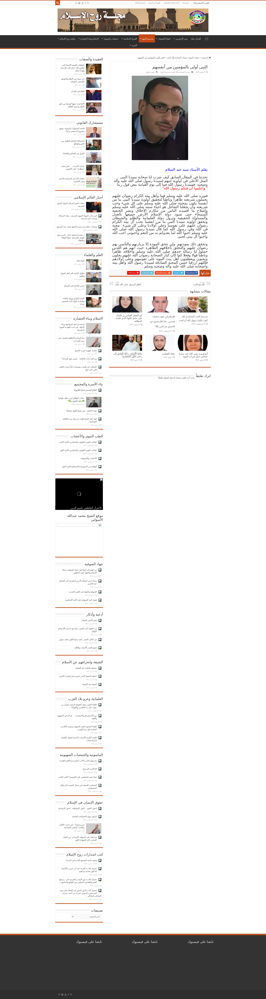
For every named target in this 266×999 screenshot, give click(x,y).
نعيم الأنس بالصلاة (89, 620)
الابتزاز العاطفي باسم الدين (86, 507)
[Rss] (88, 3)
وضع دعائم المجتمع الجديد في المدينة (81, 860)
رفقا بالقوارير (168, 353)
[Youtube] (82, 3)
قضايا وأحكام (140, 3)
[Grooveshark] (79, 3)
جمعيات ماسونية (111, 38)
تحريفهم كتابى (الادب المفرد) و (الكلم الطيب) (78, 760)
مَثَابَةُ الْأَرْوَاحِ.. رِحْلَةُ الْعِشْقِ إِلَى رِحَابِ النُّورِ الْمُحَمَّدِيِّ (127, 355)
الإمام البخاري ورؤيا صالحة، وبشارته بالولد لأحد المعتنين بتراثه (73, 301)
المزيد (134, 45)
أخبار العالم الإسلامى (171, 3)
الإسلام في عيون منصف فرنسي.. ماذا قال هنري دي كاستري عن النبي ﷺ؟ (162, 321)
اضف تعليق (150, 72)
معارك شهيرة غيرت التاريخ (86, 350)
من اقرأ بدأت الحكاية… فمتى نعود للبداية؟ (79, 359)
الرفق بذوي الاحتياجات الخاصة (84, 816)
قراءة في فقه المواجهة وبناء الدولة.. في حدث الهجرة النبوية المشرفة (72, 327)
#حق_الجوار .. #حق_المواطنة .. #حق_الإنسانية (77, 808)
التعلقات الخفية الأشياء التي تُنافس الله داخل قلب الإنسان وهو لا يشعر (72, 68)
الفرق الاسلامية (130, 38)
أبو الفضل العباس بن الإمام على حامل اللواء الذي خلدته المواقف (129, 318)
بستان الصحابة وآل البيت (177, 57)
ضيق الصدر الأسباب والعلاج (86, 647)
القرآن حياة (196, 38)
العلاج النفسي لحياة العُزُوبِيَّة (85, 390)
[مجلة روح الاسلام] (133, 19)
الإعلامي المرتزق (90, 769)
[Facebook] (85, 3)
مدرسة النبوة (147, 38)
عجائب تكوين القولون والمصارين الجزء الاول (78, 450)
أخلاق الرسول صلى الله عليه (128, 283)
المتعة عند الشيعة (89, 684)
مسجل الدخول (175, 377)
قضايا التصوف (164, 38)
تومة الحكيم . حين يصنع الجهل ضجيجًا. (81, 411)
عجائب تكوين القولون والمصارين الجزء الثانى (78, 442)
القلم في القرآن (78, 91)
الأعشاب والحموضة (89, 458)
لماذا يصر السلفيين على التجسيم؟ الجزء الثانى (77, 777)
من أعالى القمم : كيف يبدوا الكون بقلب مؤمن (78, 639)
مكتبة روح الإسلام (67, 38)
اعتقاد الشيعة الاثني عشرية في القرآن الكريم (78, 676)
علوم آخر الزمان (154, 3)
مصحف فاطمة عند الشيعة (86, 668)
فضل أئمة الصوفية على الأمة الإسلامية (81, 600)
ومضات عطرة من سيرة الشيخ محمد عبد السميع (77, 226)
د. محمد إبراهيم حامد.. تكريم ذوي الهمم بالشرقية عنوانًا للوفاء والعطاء (71, 238)
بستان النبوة (194, 57)
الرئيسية (185, 3)
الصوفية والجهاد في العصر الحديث (83, 592)
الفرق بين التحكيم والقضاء (74, 153)
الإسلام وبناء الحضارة (89, 38)
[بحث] (57, 2)
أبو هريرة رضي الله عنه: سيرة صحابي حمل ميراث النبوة (193, 355)
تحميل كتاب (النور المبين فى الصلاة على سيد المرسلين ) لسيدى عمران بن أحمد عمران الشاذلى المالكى (80, 893)
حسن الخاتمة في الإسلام (74, 286)
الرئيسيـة (207, 38)
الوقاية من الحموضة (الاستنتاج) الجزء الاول (79, 466)
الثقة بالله (81, 261)
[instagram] (76, 3)
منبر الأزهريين (181, 38)
